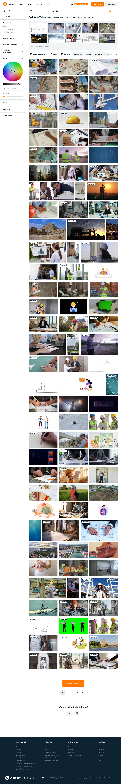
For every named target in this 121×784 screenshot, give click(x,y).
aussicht (109, 54)
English (101, 747)
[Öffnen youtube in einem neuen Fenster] (43, 778)
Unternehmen (20, 755)
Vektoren (11, 4)
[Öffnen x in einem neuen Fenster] (40, 778)
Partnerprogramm (50, 752)
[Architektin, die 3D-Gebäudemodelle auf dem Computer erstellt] (47, 252)
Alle (6, 27)
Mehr (48, 4)
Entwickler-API (20, 761)
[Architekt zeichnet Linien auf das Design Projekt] (43, 209)
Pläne (71, 4)
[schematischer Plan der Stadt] (103, 155)
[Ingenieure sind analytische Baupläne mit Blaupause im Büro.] (73, 272)
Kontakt (70, 749)
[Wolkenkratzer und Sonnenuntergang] (43, 173)
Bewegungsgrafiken (39, 54)
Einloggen (111, 4)
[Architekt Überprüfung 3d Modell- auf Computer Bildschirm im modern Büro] (73, 209)
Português (102, 752)
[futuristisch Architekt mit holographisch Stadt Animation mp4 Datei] (103, 510)
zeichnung (98, 54)
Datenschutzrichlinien (96, 778)
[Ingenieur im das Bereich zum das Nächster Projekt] (73, 493)
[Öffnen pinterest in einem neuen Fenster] (33, 778)
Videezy (18, 752)
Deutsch (101, 755)
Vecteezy (18, 749)
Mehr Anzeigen (107, 38)
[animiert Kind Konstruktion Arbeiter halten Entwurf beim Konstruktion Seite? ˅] (73, 475)
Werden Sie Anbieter (75, 755)
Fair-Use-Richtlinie (109, 778)
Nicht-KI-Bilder (10, 32)
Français (101, 758)
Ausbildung (19, 758)
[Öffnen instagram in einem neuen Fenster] (27, 778)
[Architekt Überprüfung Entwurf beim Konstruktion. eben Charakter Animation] (103, 272)
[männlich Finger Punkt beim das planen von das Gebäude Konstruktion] (43, 102)
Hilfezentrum (72, 747)
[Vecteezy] (5, 4)
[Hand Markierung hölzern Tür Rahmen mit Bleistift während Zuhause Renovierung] (103, 550)
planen (88, 54)
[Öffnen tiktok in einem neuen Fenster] (36, 778)
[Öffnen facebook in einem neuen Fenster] (24, 778)
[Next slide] (115, 54)
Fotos (21, 4)
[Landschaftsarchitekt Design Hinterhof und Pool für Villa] (103, 440)
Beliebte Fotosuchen (51, 758)
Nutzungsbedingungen (81, 778)
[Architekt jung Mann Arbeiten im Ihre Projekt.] (43, 155)
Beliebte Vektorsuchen (52, 755)
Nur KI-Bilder (9, 29)
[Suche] (110, 11)
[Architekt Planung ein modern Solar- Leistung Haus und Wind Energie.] (103, 457)
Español (101, 749)
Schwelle (6, 93)
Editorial (39, 4)
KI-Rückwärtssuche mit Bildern (26, 763)
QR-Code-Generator (22, 769)
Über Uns (71, 752)
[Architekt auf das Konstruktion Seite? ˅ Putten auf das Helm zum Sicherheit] (43, 289)
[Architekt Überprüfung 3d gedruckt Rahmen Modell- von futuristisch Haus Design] (103, 173)
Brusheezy (19, 747)
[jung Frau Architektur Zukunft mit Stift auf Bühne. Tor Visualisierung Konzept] (73, 404)
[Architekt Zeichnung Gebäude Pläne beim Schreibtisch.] (103, 324)
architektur (78, 54)
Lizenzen (47, 747)
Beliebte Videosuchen (52, 761)
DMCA (47, 749)
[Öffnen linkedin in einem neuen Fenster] (30, 778)
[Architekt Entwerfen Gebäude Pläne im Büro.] (73, 510)
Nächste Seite (73, 683)
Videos (29, 4)
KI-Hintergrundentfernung (24, 766)
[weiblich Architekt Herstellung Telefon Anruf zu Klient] (73, 289)
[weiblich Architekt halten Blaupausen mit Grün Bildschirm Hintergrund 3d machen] (73, 626)
